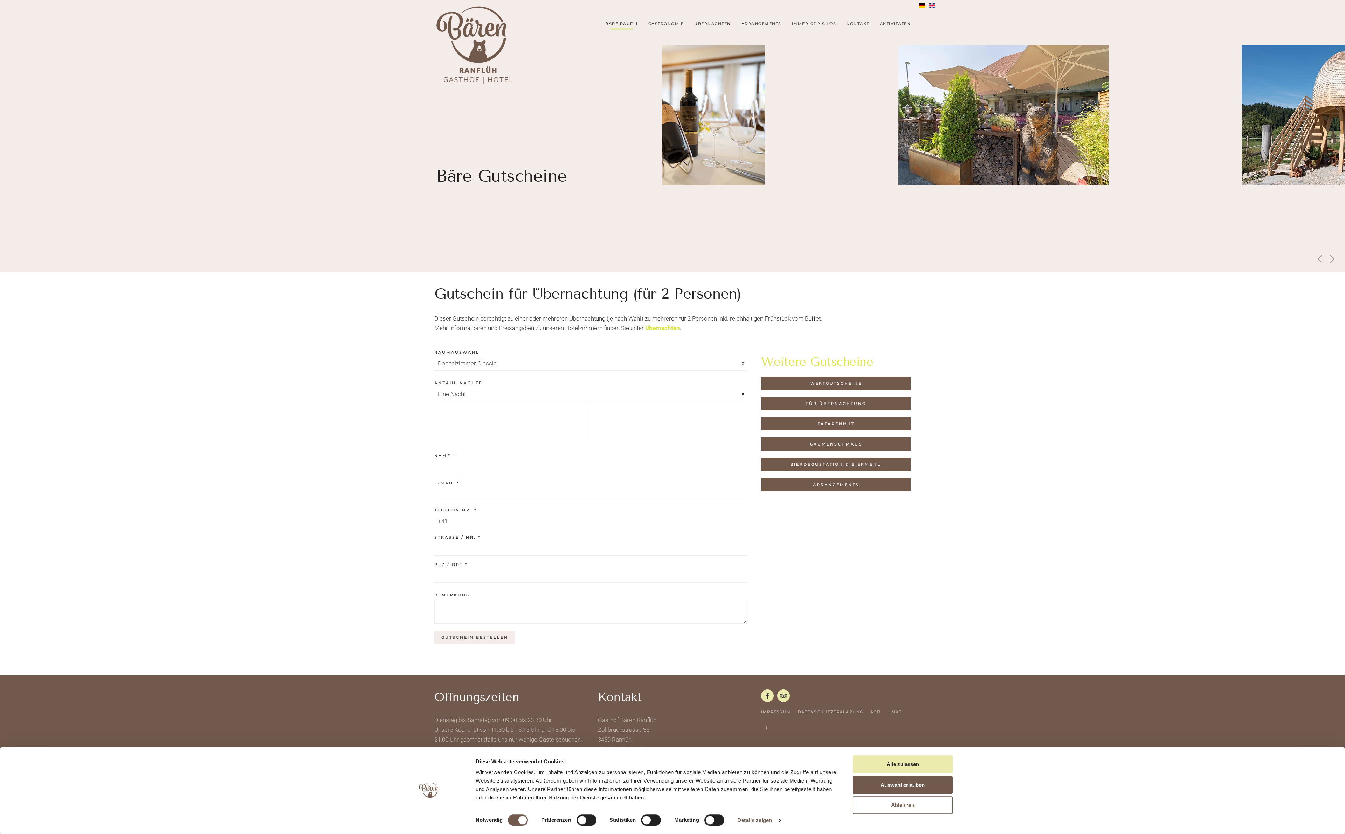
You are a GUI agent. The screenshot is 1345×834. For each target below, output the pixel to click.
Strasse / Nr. (457, 537)
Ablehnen (903, 805)
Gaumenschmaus (836, 444)
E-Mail (446, 483)
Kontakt (858, 23)
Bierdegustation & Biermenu (836, 464)
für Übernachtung (836, 403)
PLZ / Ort (451, 564)
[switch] (586, 820)
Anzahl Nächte (458, 382)
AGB (875, 711)
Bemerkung (452, 595)
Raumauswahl (457, 352)
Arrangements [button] (761, 23)
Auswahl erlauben (903, 785)
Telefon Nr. (455, 509)
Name (444, 455)
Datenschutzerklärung (830, 711)
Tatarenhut (836, 423)
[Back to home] (474, 45)
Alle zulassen (903, 764)
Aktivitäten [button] (895, 23)
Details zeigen (754, 820)
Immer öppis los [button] (814, 23)
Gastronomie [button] (666, 23)
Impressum (776, 711)
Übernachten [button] (712, 23)
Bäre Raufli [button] (621, 23)
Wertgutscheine (836, 383)
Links (894, 711)
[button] (1320, 259)
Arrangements (836, 484)
